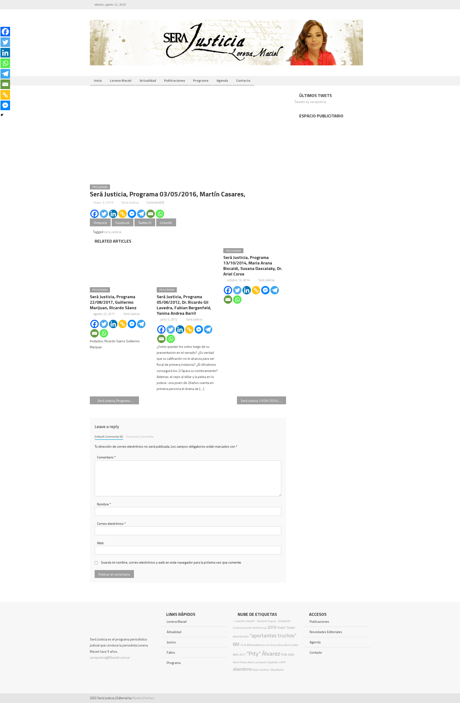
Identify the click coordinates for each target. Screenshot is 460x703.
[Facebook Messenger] (132, 214)
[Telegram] (141, 214)
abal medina (261, 669)
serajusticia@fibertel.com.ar (110, 657)
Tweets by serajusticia (310, 101)
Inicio (98, 80)
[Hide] (2, 115)
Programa (200, 80)
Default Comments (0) (109, 436)
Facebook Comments (139, 436)
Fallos (171, 652)
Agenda (222, 80)
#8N (235, 654)
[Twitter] (104, 214)
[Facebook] (94, 214)
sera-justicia (112, 231)
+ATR (282, 662)
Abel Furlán (291, 645)
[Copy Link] (122, 214)
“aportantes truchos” (273, 635)
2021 (242, 654)
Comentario (106, 457)
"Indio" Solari (286, 627)
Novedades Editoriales (326, 631)
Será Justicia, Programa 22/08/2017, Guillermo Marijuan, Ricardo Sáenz (113, 302)
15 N (243, 645)
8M (236, 644)
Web (100, 542)
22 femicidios (274, 645)
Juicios (171, 642)
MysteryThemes (143, 698)
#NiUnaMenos (256, 645)
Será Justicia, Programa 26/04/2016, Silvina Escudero (118, 400)
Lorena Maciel (121, 80)
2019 (271, 627)
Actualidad (148, 80)
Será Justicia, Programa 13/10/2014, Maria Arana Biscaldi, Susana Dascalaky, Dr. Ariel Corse (252, 265)
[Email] (150, 214)
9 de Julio (287, 654)
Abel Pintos (240, 662)
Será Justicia (130, 202)
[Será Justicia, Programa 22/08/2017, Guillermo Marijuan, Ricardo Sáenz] (121, 264)
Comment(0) (155, 202)
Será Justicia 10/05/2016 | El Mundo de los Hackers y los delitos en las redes (263, 400)
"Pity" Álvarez (263, 653)
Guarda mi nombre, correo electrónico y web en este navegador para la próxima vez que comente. (171, 562)
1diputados (276, 669)
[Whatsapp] (160, 214)
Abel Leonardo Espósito (263, 662)
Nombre (104, 504)
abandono (242, 668)
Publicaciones (174, 80)
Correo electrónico (111, 523)
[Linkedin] (113, 214)
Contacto (243, 80)
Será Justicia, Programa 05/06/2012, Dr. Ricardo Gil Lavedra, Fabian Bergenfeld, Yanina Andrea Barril (184, 304)
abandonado (241, 636)
